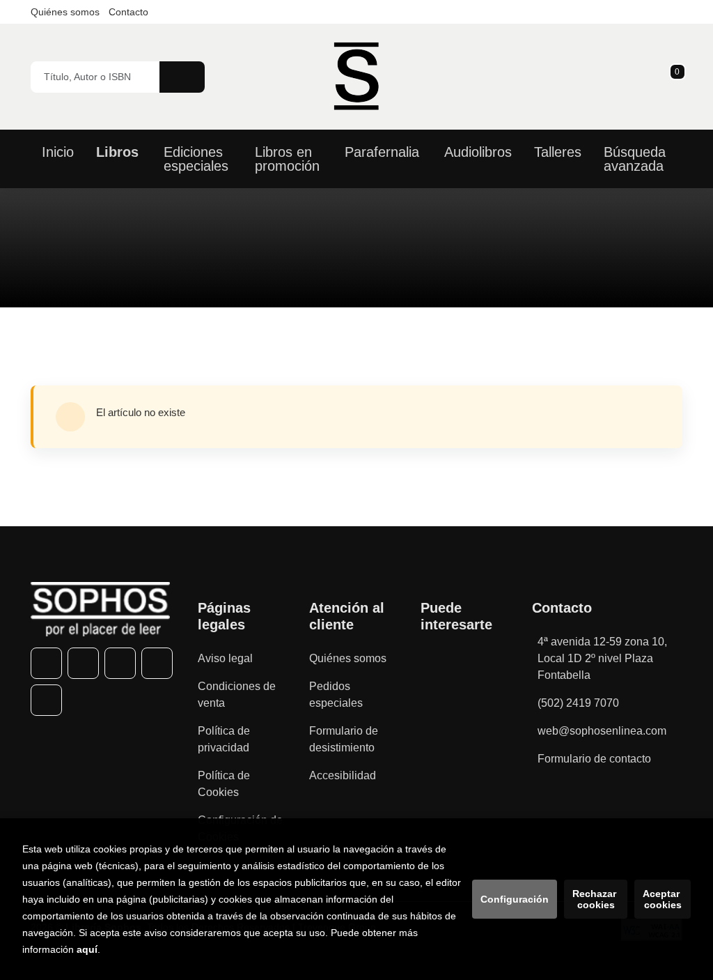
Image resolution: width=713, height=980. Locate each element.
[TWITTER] (83, 663)
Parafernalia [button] (382, 152)
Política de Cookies (224, 784)
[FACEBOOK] (46, 663)
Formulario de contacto (594, 759)
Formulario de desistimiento (343, 739)
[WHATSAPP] (157, 663)
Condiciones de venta (237, 694)
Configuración (514, 899)
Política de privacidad (224, 739)
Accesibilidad (342, 775)
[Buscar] (182, 77)
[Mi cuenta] (678, 76)
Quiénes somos (65, 12)
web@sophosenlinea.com (602, 731)
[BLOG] (46, 700)
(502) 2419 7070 (578, 703)
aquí (87, 949)
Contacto (128, 12)
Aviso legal (225, 658)
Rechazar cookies (595, 899)
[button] (672, 76)
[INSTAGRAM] (120, 663)
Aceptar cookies (662, 899)
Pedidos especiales (336, 694)
